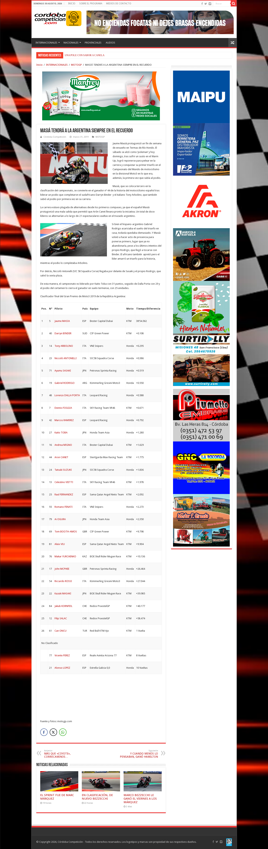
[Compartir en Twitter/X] (53, 732)
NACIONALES (71, 42)
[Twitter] (205, 3)
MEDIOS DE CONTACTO (118, 3)
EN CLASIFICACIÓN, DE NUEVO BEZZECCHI (97, 796)
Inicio (39, 64)
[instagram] (210, 3)
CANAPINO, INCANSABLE (80, 55)
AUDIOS (110, 42)
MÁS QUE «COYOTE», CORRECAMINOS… (57, 753)
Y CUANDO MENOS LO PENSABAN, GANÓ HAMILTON (139, 753)
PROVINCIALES (93, 42)
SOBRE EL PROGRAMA (90, 3)
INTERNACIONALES (46, 42)
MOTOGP (76, 64)
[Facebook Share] (44, 732)
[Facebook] (202, 3)
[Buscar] (234, 3)
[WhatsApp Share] (63, 732)
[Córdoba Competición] (50, 17)
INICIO (71, 3)
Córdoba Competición (55, 137)
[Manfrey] (101, 95)
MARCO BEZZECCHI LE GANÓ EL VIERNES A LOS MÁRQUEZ (140, 798)
